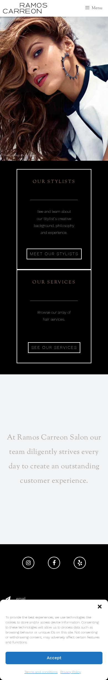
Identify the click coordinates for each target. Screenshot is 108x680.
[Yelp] (80, 563)
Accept (54, 657)
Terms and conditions (41, 672)
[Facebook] (54, 563)
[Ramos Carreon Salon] (25, 8)
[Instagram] (28, 563)
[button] (99, 606)
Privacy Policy (70, 672)
